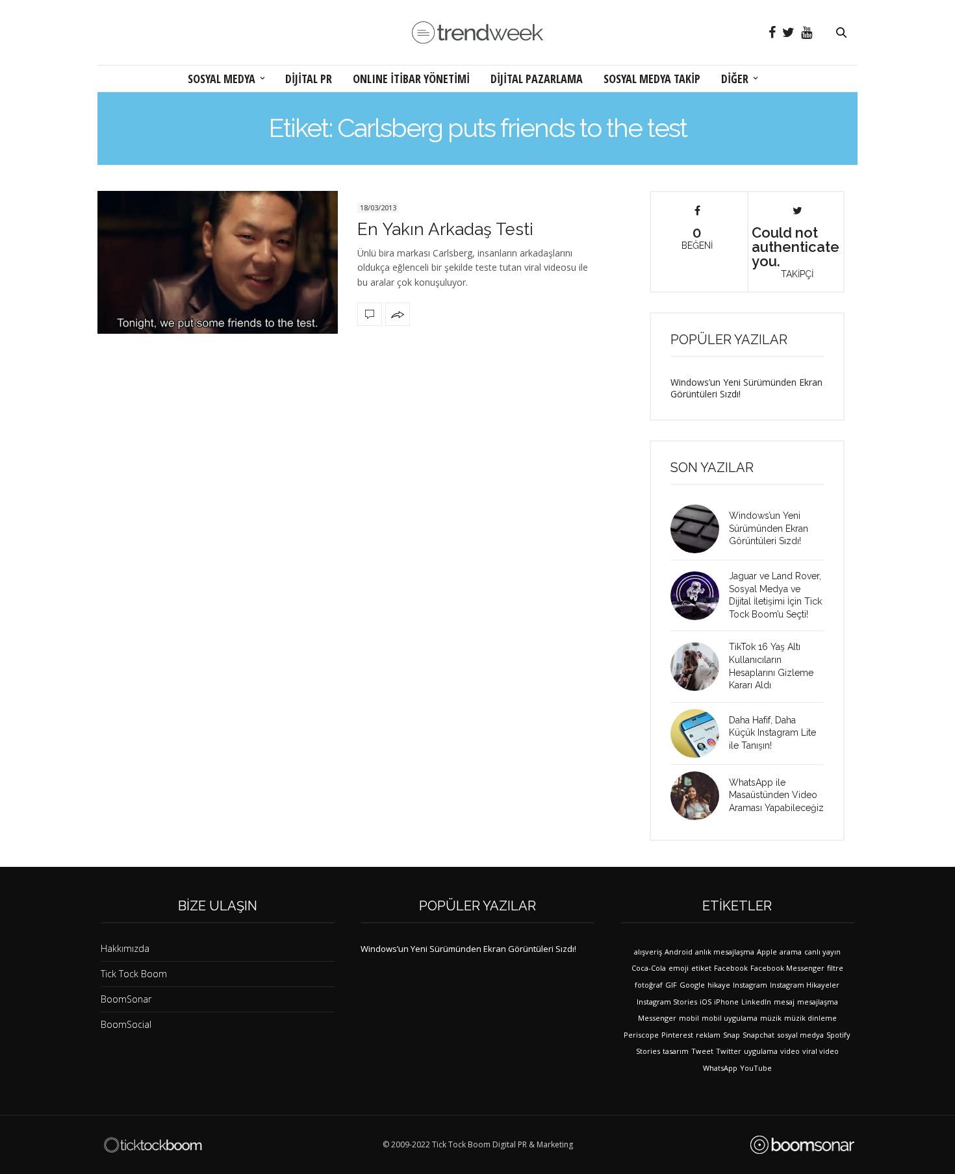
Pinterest (677, 1035)
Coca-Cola (648, 968)
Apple (767, 951)
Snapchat (758, 1035)
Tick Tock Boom (134, 974)
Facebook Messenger (787, 968)
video (790, 1051)
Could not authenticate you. (795, 251)
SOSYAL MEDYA (221, 78)
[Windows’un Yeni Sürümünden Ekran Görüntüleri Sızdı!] (699, 529)
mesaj (784, 1001)
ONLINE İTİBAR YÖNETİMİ (411, 78)
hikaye (718, 985)
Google (692, 985)
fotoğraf (649, 985)
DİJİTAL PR (308, 78)
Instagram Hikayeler (804, 985)
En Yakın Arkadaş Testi (445, 229)
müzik (771, 1018)
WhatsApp (720, 1068)
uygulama (761, 1051)
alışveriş (648, 951)
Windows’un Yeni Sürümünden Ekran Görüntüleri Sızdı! (746, 388)
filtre (835, 968)
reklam (708, 1035)
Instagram (750, 985)
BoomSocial (126, 1024)
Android (679, 951)
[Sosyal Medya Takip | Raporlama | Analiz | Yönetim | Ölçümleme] (802, 1145)
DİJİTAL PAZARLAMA (536, 78)
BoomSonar (126, 999)
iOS (705, 1001)
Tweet (702, 1051)
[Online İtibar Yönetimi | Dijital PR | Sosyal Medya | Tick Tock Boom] (153, 1145)
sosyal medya (800, 1035)
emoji (678, 968)
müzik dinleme (810, 1018)
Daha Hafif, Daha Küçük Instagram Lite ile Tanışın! (772, 733)
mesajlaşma (817, 1001)
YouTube (756, 1068)
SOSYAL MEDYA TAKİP (652, 78)
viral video (820, 1051)
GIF (671, 985)
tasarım (676, 1051)
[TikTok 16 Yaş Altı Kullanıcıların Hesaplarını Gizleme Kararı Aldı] (699, 666)
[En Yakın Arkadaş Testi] (217, 262)
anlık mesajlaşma (724, 951)
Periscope (641, 1035)
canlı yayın (822, 951)
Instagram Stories (667, 1001)
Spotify (838, 1035)
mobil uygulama (730, 1018)
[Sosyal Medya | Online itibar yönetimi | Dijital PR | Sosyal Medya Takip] (477, 32)
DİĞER (734, 78)
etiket (701, 968)
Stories (648, 1051)
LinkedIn (756, 1001)
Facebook (731, 968)
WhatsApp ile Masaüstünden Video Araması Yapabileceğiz (776, 795)
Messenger (657, 1018)
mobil (689, 1018)
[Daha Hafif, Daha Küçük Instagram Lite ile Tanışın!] (699, 733)
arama (791, 951)
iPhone (726, 1001)
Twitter (728, 1051)
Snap (731, 1035)
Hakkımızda (125, 948)
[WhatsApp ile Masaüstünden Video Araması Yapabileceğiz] (699, 795)
